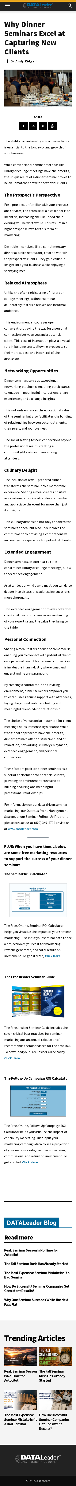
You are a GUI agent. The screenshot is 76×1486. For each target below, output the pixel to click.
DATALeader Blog (32, 1222)
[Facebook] (23, 126)
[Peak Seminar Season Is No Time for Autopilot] (20, 1356)
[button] (7, 5)
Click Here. (53, 956)
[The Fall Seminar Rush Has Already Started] (55, 1356)
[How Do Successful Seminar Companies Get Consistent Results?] (55, 1400)
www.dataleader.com (23, 829)
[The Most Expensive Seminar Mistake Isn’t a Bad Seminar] (20, 1400)
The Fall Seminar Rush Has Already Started (36, 1263)
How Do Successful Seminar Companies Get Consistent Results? (36, 1288)
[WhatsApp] (52, 126)
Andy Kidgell (26, 61)
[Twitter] (33, 126)
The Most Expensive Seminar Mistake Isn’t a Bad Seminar (36, 1275)
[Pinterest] (43, 126)
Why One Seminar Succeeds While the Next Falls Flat (36, 1302)
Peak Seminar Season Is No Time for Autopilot (31, 1252)
